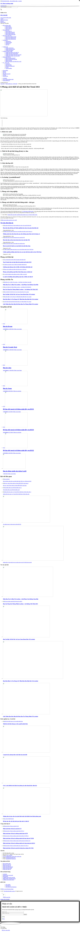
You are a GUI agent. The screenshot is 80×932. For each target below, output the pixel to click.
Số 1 (1, 3)
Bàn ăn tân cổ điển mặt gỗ (11, 37)
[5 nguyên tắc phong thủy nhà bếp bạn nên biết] (26, 752)
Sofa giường (5, 70)
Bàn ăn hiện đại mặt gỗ (10, 33)
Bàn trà (4, 71)
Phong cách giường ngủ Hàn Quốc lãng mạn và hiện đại (17, 272)
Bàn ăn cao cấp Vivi (7, 864)
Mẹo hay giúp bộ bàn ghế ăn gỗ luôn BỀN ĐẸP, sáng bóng (14, 485)
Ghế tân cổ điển (9, 42)
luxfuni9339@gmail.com (11, 858)
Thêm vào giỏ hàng (18, 329)
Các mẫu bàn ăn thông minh (27, 211)
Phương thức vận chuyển (8, 875)
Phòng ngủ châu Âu (7, 869)
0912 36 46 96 (9, 855)
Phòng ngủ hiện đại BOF (10, 58)
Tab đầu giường (9, 68)
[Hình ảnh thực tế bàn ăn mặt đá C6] (11, 826)
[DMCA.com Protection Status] (6, 889)
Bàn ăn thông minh (6, 3)
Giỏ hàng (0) (3, 5)
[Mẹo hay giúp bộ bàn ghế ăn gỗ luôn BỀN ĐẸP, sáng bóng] (15, 483)
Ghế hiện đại (8, 41)
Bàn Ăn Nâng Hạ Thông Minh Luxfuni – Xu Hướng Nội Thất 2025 (20, 289)
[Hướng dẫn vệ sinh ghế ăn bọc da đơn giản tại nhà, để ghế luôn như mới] (33, 560)
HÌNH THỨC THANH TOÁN (9, 878)
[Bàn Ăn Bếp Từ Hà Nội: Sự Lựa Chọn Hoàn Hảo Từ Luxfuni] (26, 636)
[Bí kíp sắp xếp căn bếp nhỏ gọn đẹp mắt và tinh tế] (8, 818)
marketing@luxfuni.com (10, 857)
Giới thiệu (5, 78)
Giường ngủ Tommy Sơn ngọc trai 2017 (13, 54)
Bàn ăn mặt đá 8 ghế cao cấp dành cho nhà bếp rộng (16, 246)
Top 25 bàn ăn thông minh (5, 17)
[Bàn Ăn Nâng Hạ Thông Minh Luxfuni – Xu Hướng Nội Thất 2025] (12, 601)
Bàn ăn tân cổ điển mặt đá (11, 39)
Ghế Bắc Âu (8, 43)
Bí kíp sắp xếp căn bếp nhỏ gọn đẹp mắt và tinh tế (16, 821)
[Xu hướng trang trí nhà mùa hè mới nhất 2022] (26, 522)
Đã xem (2, 21)
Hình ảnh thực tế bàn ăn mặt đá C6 (12, 828)
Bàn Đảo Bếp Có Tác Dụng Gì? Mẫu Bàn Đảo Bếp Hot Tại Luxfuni (20, 299)
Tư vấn (1, 18)
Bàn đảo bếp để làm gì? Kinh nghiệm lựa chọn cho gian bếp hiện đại (20, 228)
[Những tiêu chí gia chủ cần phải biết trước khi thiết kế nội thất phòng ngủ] (26, 813)
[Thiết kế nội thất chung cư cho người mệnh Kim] (13, 721)
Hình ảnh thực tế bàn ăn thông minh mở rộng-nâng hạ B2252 (19, 843)
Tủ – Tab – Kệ (6, 62)
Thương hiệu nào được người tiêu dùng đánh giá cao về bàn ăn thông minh (22, 214)
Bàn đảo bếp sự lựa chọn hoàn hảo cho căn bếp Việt (16, 240)
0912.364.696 (3, 15)
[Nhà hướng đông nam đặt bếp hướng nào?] (12, 487)
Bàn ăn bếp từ (8, 26)
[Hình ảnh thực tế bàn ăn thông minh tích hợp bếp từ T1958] (16, 835)
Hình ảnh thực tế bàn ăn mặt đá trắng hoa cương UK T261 (18, 848)
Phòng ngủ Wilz (9, 60)
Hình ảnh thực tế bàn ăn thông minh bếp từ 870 (15, 833)
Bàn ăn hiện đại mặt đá (10, 32)
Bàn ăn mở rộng (9, 27)
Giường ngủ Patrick (9, 50)
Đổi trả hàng (5, 876)
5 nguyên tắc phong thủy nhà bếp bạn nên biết (15, 754)
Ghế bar (4, 74)
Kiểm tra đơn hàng (4, 19)
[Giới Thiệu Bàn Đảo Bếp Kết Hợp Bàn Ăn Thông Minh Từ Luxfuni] (26, 713)
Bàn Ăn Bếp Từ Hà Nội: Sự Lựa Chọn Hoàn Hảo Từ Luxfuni (19, 294)
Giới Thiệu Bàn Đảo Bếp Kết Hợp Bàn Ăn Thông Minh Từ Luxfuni (20, 304)
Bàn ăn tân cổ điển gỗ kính (11, 36)
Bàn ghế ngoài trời (6, 73)
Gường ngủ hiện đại (9, 47)
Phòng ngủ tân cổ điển (7, 868)
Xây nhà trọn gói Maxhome (11, 886)
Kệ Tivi (7, 67)
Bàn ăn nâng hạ (9, 28)
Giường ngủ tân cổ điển (10, 49)
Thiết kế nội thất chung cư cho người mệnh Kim (15, 723)
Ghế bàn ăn (5, 40)
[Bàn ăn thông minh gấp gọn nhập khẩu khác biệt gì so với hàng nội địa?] (6, 479)
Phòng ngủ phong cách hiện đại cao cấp (13, 61)
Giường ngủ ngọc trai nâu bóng (12, 53)
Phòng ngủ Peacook (7, 865)
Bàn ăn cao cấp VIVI (7, 35)
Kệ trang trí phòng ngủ (10, 66)
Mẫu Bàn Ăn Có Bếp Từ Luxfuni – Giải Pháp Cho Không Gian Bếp (20, 284)
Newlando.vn (8, 885)
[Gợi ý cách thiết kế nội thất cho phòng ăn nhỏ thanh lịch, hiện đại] (26, 783)
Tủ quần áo (8, 63)
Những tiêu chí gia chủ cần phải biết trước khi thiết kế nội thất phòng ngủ (22, 816)
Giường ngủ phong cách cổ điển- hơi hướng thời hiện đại (17, 267)
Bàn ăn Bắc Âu (9, 31)
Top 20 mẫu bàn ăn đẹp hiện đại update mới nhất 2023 (17, 262)
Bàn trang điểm (9, 64)
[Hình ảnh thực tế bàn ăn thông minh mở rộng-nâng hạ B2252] (16, 840)
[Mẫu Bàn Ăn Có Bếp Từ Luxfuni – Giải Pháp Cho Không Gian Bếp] (28, 596)
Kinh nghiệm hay (6, 80)
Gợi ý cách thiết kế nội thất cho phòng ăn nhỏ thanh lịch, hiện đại (20, 785)
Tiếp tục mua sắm (6, 930)
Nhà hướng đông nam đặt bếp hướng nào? (11, 489)
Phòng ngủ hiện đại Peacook (11, 59)
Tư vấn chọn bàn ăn (6, 223)
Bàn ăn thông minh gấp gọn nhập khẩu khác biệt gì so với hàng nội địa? (17, 481)
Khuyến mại (2, 22)
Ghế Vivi (7, 44)
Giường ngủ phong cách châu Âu (12, 52)
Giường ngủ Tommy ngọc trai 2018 (13, 55)
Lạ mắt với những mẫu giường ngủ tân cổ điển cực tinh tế (18, 276)
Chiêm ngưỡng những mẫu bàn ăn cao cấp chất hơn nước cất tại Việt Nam (22, 252)
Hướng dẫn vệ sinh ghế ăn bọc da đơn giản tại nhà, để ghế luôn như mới (17, 562)
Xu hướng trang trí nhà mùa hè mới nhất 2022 (12, 524)
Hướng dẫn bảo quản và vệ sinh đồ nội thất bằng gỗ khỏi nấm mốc (16, 494)
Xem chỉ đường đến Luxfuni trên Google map (12, 856)
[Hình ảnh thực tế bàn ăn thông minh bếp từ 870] (13, 831)
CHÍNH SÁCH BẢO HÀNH (9, 877)
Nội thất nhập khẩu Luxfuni (9, 891)
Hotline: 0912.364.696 (4, 899)
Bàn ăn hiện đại (6, 29)
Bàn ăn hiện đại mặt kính (10, 34)
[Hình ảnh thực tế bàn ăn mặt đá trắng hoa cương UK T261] (15, 845)
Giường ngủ (5, 46)
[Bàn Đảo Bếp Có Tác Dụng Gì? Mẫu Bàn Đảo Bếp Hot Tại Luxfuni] (33, 678)
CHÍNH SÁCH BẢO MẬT (8, 879)
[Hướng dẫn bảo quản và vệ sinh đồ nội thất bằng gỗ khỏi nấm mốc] (17, 491)
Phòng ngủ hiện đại (7, 57)
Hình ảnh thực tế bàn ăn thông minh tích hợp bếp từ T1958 (18, 838)
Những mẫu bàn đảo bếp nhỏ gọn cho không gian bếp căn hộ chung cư (21, 234)
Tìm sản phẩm (3, 7)
